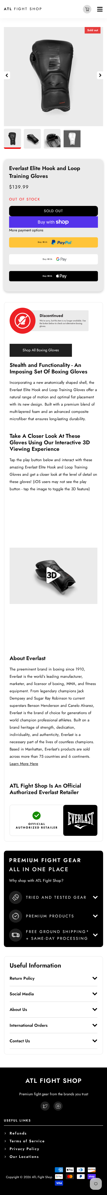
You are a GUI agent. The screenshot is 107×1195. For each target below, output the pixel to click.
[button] (7, 75)
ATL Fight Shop (42, 1177)
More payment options (26, 230)
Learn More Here (24, 764)
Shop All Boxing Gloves (41, 350)
